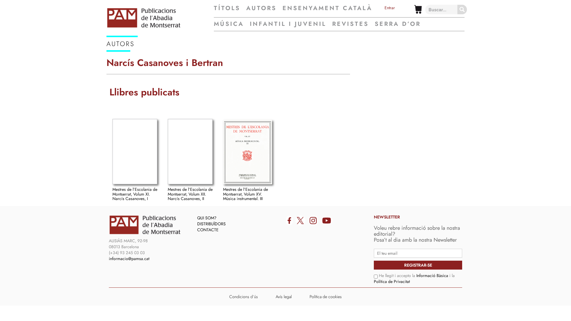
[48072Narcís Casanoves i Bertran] (247, 152)
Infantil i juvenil (288, 24)
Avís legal (284, 297)
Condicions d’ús (243, 297)
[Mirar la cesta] (418, 9)
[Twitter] (300, 220)
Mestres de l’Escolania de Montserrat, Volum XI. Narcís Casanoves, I (134, 194)
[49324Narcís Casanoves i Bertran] (134, 151)
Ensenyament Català (327, 8)
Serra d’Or (398, 24)
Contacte (208, 230)
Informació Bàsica (432, 275)
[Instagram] (313, 220)
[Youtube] (326, 220)
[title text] (160, 17)
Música (229, 24)
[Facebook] (289, 220)
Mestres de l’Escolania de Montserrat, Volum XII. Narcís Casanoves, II (190, 194)
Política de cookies (326, 297)
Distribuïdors (211, 224)
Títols (227, 8)
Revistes (350, 24)
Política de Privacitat (392, 281)
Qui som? (207, 218)
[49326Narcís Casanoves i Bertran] (190, 151)
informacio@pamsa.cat (129, 259)
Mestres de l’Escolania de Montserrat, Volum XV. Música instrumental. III (245, 194)
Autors (261, 8)
